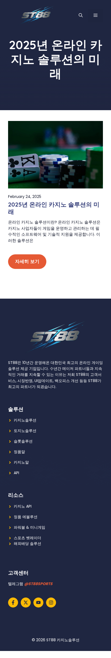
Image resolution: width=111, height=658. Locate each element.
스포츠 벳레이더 (27, 538)
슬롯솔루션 (23, 441)
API (16, 472)
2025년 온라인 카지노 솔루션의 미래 (53, 208)
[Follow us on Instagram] (51, 603)
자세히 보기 (27, 261)
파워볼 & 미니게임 (29, 527)
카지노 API (23, 506)
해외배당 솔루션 (27, 543)
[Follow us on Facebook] (13, 603)
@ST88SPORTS (38, 583)
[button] (80, 15)
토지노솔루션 (25, 430)
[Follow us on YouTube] (38, 603)
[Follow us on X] (26, 603)
